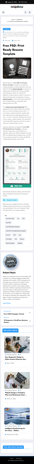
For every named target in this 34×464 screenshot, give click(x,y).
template (4, 37)
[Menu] (3, 12)
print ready (10, 36)
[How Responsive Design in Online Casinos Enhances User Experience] (17, 344)
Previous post (7, 311)
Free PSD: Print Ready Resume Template (15, 34)
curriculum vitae (8, 32)
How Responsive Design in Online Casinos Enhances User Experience (15, 358)
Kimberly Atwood (12, 355)
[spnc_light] (30, 12)
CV (13, 32)
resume (17, 36)
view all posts (7, 303)
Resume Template (17, 89)
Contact (11, 458)
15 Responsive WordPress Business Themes (16, 321)
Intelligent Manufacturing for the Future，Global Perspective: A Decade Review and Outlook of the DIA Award (15, 429)
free (15, 32)
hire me (26, 34)
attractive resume (7, 99)
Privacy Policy (19, 458)
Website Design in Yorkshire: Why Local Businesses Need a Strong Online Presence (15, 394)
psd (14, 36)
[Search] (25, 12)
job (6, 36)
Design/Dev (6, 29)
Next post (6, 317)
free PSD (19, 32)
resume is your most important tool (15, 107)
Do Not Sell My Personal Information (16, 460)
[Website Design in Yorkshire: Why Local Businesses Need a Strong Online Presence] (17, 380)
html (4, 36)
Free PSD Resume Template (12, 227)
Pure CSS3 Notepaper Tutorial (14, 314)
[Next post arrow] (29, 321)
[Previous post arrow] (29, 313)
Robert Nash (7, 40)
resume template (23, 36)
